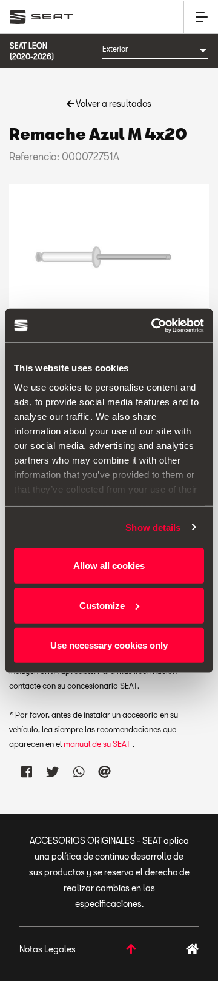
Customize (102, 605)
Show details (152, 527)
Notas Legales (47, 949)
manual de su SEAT (98, 744)
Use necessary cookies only (109, 645)
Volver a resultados (112, 103)
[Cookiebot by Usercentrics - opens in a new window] (154, 325)
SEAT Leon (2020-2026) (32, 51)
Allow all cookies (109, 566)
